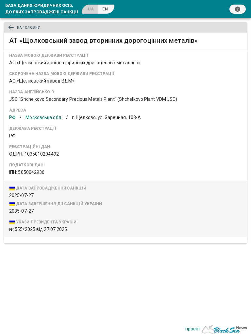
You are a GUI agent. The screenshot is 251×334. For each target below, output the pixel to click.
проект (192, 328)
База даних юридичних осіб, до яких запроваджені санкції (41, 8)
